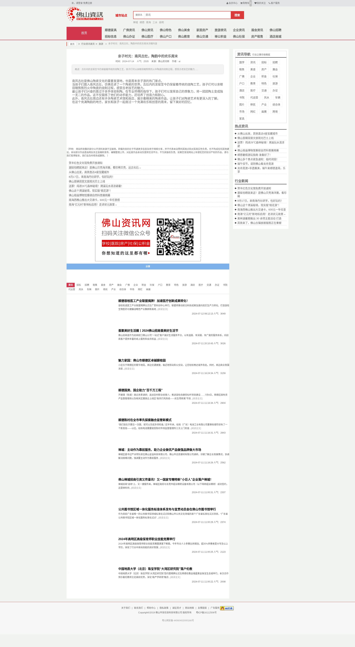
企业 (253, 76)
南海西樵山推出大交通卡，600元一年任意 (261, 209)
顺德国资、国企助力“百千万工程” (140, 390)
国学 (241, 62)
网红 (253, 111)
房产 (264, 69)
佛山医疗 (147, 36)
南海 (148, 22)
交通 (264, 90)
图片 (241, 104)
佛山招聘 (275, 30)
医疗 (253, 90)
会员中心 (233, 3)
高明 (161, 22)
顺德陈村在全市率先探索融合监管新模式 (145, 420)
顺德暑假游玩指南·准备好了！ (254, 154)
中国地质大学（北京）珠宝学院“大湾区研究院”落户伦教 (155, 568)
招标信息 (111, 36)
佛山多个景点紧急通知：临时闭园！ (258, 159)
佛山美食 (184, 30)
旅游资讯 (220, 30)
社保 (275, 76)
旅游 (99, 44)
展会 (275, 69)
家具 (241, 118)
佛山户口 (166, 36)
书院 (241, 97)
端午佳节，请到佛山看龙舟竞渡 (255, 163)
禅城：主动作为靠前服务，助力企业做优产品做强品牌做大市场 (159, 449)
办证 (275, 90)
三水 (155, 22)
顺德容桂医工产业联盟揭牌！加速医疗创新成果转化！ (153, 300)
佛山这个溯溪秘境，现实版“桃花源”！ (259, 205)
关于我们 (125, 608)
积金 (264, 76)
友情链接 (202, 608)
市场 (241, 111)
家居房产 (202, 30)
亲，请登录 (77, 3)
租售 (241, 69)
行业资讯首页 (86, 44)
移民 (253, 104)
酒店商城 (275, 36)
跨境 (275, 111)
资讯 (253, 62)
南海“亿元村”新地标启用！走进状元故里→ (261, 214)
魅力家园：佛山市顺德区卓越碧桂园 (142, 360)
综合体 (276, 104)
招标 (264, 62)
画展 (264, 111)
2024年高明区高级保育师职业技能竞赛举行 (146, 539)
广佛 (241, 76)
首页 (84, 33)
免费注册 (87, 3)
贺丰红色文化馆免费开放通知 (254, 188)
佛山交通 (202, 36)
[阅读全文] (163, 309)
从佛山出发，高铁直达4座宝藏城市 (257, 133)
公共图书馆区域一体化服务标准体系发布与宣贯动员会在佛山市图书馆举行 (167, 509)
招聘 (275, 62)
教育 (253, 83)
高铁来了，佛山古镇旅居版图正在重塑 (259, 222)
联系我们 (138, 608)
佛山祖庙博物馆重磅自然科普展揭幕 (258, 150)
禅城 (135, 22)
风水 (266, 97)
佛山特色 (166, 30)
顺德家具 (111, 30)
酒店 (241, 90)
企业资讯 (239, 30)
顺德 (142, 22)
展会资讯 (257, 30)
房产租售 (257, 36)
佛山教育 (184, 36)
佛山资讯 (147, 30)
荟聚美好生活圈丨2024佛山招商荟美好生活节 (148, 330)
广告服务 (215, 608)
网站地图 (189, 608)
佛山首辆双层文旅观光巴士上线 (255, 138)
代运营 (254, 97)
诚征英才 (176, 608)
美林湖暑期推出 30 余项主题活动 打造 (259, 218)
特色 (264, 83)
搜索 (237, 15)
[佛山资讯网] (85, 14)
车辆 (277, 97)
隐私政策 (164, 608)
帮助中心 (151, 608)
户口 (241, 83)
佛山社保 (239, 36)
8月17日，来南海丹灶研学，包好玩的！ (260, 200)
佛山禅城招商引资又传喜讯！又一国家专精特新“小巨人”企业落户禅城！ (165, 479)
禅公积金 (220, 36)
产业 (264, 104)
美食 (253, 69)
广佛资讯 (129, 30)
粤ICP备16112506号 (206, 612)
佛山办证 (129, 36)
